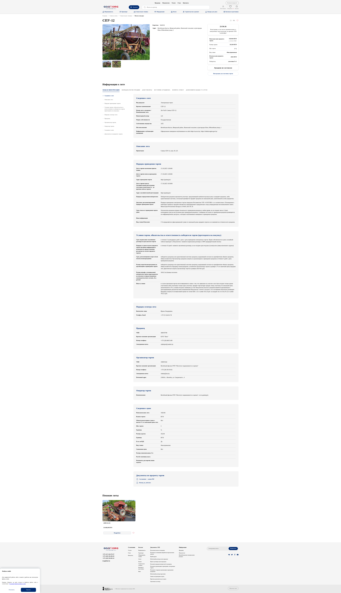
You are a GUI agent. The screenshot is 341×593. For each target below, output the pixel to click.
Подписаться (233, 548)
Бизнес (140, 561)
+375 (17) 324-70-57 (108, 554)
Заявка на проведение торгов (157, 576)
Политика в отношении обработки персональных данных (162, 553)
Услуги (173, 3)
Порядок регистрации (131, 90)
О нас (179, 3)
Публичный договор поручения (158, 574)
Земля (139, 559)
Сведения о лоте (109, 95)
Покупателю (166, 3)
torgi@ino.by (106, 561)
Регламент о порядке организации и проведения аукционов (161, 570)
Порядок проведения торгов (113, 103)
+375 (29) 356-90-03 (108, 556)
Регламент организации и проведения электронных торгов (162, 567)
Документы (147, 90)
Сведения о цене (109, 130)
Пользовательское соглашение (157, 550)
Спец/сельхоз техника (141, 564)
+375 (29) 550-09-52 (108, 558)
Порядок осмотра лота (111, 114)
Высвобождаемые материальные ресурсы (187, 555)
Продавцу (157, 3)
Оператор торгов (109, 126)
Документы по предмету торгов (114, 134)
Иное (139, 571)
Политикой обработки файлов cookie (17, 583)
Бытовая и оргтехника (141, 568)
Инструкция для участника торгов (223, 73)
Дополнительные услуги (196, 90)
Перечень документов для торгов (158, 579)
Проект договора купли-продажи (158, 561)
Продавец (107, 118)
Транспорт (141, 553)
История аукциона (162, 90)
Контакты (186, 3)
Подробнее (117, 533)
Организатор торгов (110, 122)
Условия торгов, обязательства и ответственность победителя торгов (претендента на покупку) (115, 109)
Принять (28, 589)
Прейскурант (153, 556)
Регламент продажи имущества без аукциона (161, 564)
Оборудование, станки (141, 555)
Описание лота (109, 99)
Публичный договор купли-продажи (159, 559)
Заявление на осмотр (155, 581)
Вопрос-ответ (178, 90)
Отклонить (11, 589)
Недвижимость (141, 550)
